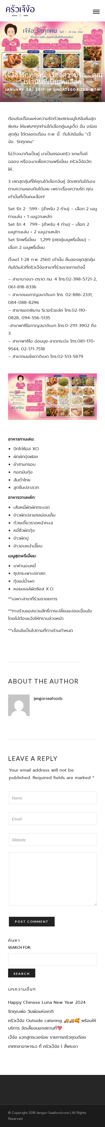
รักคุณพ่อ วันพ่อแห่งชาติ (31, 1011)
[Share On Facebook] (8, 1115)
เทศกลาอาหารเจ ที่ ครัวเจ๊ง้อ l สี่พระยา (43, 1046)
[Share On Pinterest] (25, 1115)
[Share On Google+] (34, 1115)
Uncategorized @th (76, 89)
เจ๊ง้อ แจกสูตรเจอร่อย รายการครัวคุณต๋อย (47, 1037)
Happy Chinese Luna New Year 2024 (47, 1002)
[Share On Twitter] (16, 1115)
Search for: (19, 947)
